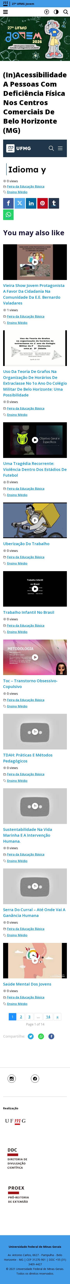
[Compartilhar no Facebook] (51, 1036)
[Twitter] (20, 203)
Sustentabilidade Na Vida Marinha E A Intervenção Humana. (27, 835)
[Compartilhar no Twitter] (31, 1036)
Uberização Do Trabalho (26, 543)
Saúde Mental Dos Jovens (27, 984)
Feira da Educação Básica (25, 186)
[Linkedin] (31, 203)
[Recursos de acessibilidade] (46, 12)
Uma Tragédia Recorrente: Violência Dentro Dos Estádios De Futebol (35, 469)
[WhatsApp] (8, 214)
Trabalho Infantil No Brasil (28, 612)
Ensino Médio (17, 192)
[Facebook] (8, 203)
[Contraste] (56, 12)
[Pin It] (42, 203)
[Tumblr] (54, 203)
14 (48, 1016)
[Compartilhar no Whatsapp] (41, 1036)
